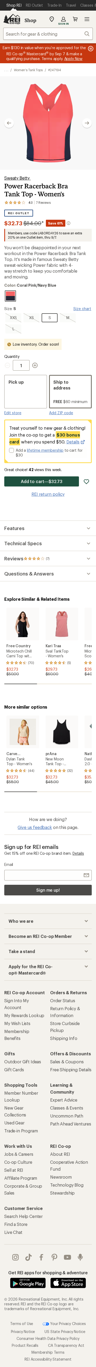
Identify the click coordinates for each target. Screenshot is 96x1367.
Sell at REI (13, 1170)
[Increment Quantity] (35, 365)
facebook (41, 1257)
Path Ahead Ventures (70, 1123)
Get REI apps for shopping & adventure (47, 1272)
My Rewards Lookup (24, 1015)
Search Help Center (23, 1216)
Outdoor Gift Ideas (22, 1061)
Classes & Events (66, 1107)
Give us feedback (35, 827)
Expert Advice (63, 1099)
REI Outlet (18, 213)
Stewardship (62, 1192)
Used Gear (14, 1122)
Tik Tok (28, 1257)
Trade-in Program (21, 1130)
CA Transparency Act (66, 1345)
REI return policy (48, 494)
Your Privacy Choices (67, 1323)
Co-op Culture (18, 1162)
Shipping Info (63, 1038)
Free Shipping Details (70, 1069)
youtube (67, 1257)
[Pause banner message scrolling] (90, 48)
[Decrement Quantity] (8, 365)
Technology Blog (66, 1184)
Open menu (87, 19)
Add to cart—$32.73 (42, 481)
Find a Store (15, 1224)
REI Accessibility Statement (48, 1359)
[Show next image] (87, 123)
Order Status (62, 1000)
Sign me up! (48, 889)
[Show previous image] (9, 123)
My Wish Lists (17, 1023)
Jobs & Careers (18, 1154)
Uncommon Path (66, 1115)
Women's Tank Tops (28, 70)
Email (8, 864)
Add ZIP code (61, 412)
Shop (30, 20)
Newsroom (61, 1176)
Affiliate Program (20, 1177)
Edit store (12, 412)
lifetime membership (45, 450)
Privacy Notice (23, 1331)
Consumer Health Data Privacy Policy (48, 1338)
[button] (48, 123)
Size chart (82, 308)
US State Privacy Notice (65, 1331)
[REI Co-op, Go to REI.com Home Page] (11, 19)
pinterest (54, 1257)
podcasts (80, 1257)
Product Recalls (25, 1345)
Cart (75, 19)
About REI (60, 1154)
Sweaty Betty (17, 177)
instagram (15, 1257)
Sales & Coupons (67, 1061)
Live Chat (13, 1232)
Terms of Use (21, 1323)
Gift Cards (14, 1069)
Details (73, 441)
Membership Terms (47, 1352)
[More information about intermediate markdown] (68, 223)
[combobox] (48, 34)
